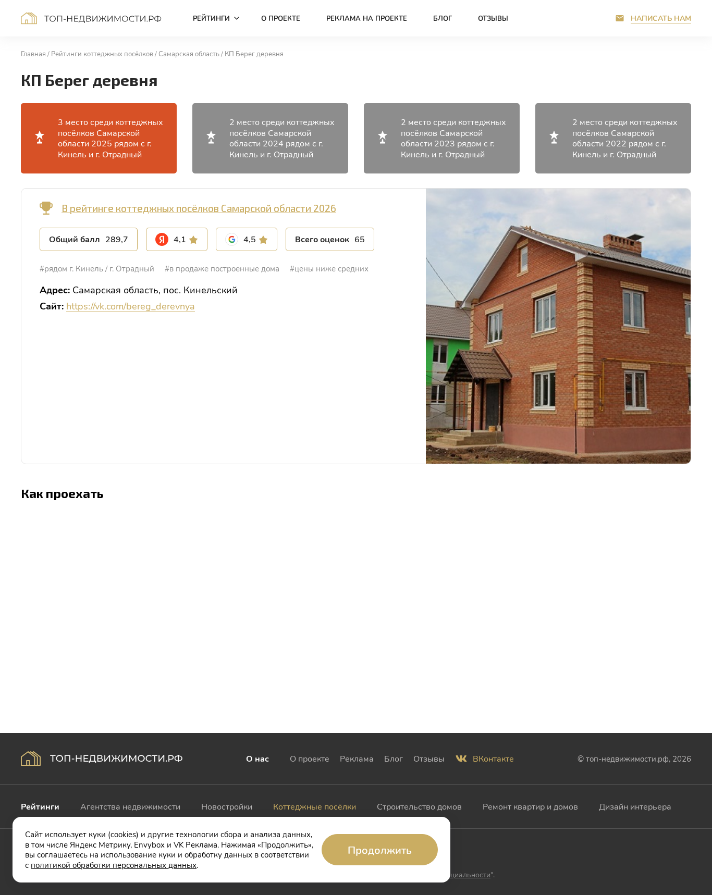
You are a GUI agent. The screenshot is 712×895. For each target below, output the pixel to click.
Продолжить (380, 849)
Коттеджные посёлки (314, 806)
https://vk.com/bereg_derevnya (130, 306)
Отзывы (429, 758)
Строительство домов (419, 806)
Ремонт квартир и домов (530, 806)
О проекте (309, 758)
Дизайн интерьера (635, 806)
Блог (393, 758)
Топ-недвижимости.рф (91, 18)
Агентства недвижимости (130, 806)
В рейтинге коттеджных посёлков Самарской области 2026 (199, 208)
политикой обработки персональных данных (114, 864)
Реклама (357, 758)
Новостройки (226, 806)
